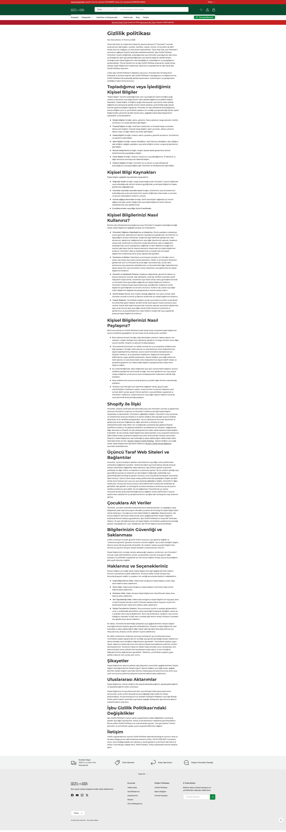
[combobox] (141, 9)
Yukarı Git (142, 774)
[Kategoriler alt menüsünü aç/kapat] (92, 17)
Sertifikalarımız (133, 791)
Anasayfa (74, 17)
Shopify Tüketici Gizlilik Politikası (140, 441)
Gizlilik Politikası (161, 787)
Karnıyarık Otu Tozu (148, 22)
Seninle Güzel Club (119, 22)
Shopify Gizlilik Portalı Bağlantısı (158, 444)
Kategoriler (86, 17)
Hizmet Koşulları (161, 795)
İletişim (146, 17)
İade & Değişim (160, 791)
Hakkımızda (128, 17)
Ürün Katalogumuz (134, 804)
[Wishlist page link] (201, 10)
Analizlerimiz (132, 795)
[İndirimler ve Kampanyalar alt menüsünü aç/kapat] (119, 17)
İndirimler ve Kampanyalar (107, 17)
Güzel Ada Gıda (80, 820)
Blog (138, 17)
